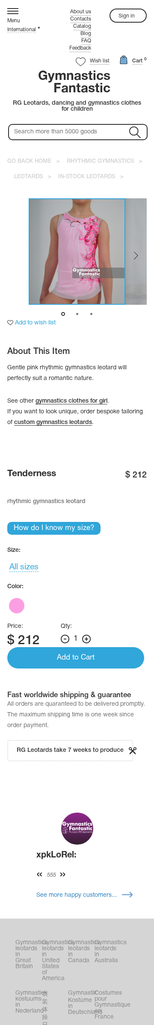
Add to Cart (76, 657)
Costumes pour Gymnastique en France (107, 1005)
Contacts (80, 19)
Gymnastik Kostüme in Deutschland (80, 1002)
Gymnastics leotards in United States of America (54, 960)
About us (80, 11)
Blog (85, 33)
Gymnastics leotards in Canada (80, 951)
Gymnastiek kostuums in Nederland (27, 1002)
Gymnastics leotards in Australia (107, 951)
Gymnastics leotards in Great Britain (27, 954)
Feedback (80, 48)
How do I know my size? (54, 528)
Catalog (82, 26)
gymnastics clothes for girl (71, 401)
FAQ (86, 40)
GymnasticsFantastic (74, 83)
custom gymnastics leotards (53, 422)
